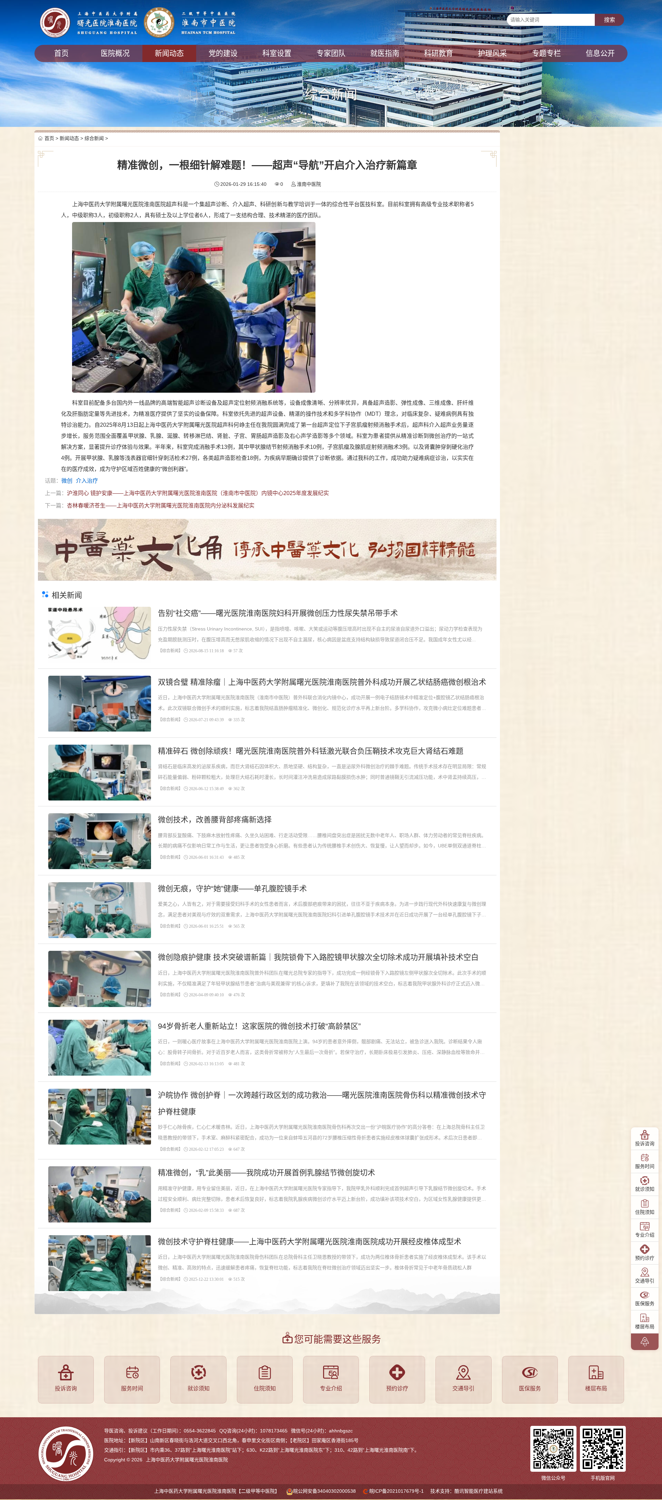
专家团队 (331, 53)
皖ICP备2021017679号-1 (396, 1491)
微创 (66, 481)
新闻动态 (169, 53)
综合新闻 (94, 138)
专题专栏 (546, 53)
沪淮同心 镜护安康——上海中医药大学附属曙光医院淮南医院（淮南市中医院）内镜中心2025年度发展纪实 (198, 493)
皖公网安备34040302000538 (324, 1491)
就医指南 (384, 53)
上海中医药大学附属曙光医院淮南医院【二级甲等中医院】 (217, 1491)
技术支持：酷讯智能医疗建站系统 (466, 1491)
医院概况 (115, 53)
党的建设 (223, 53)
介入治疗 (87, 481)
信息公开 (600, 53)
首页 (61, 53)
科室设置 (276, 53)
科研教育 (438, 53)
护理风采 (492, 53)
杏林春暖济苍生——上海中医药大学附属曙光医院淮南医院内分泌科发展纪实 (160, 506)
